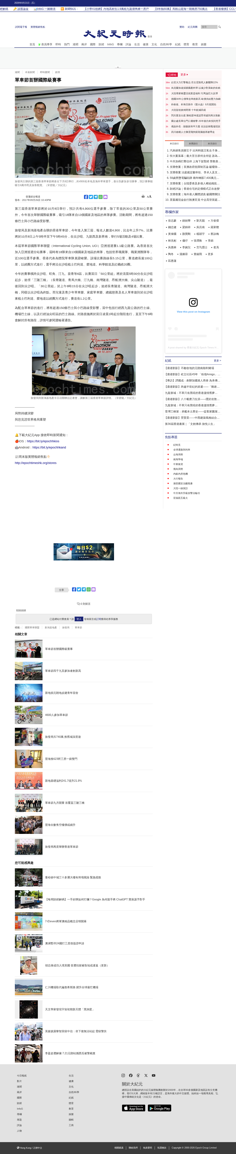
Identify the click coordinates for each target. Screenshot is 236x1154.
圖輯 (71, 1119)
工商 (71, 1125)
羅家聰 (215, 227)
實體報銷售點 (38, 26)
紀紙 (178, 44)
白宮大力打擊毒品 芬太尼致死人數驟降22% (194, 82)
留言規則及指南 (21, 610)
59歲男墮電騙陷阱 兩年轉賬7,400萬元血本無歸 (194, 178)
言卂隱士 (201, 247)
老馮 (216, 247)
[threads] (138, 1075)
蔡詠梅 (215, 233)
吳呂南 (200, 227)
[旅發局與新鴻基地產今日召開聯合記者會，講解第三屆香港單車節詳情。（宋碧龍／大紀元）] (84, 360)
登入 (79, 619)
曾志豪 (172, 220)
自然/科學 (166, 44)
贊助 (182, 26)
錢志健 (172, 227)
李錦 (210, 240)
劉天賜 (200, 220)
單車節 (78, 627)
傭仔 (185, 240)
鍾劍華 (186, 220)
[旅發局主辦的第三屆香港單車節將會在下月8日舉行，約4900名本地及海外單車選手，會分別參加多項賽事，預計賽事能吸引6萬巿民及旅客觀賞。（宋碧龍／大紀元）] (84, 132)
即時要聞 (45, 72)
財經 (101, 44)
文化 (154, 44)
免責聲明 (147, 1148)
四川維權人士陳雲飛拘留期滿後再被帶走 (193, 132)
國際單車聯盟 (32, 627)
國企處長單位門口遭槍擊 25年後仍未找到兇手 (196, 121)
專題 (19, 1119)
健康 (145, 44)
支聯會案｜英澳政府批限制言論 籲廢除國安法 (195, 167)
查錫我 (198, 254)
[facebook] (130, 1075)
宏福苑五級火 (180, 498)
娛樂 (203, 44)
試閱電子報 (21, 26)
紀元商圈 (192, 26)
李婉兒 (186, 247)
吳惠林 (172, 247)
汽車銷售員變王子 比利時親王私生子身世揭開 (195, 151)
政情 (57, 72)
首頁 (32, 44)
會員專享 (46, 44)
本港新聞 (30, 72)
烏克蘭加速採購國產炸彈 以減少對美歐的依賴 (195, 87)
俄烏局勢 (178, 469)
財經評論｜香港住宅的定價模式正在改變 (195, 188)
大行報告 (178, 478)
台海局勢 (178, 454)
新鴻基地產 (51, 627)
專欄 (119, 44)
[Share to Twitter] (91, 197)
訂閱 (98, 619)
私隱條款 (161, 1148)
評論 (128, 44)
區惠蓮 (172, 260)
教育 (195, 44)
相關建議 (118, 1148)
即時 (58, 44)
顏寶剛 (186, 233)
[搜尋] (219, 27)
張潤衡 (198, 240)
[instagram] (123, 1075)
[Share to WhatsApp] (100, 197)
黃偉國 (172, 233)
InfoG (110, 44)
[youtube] (153, 1075)
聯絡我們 (133, 1148)
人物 (19, 1130)
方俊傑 (215, 220)
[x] (146, 1075)
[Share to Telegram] (96, 197)
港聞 (75, 44)
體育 (186, 44)
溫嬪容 (184, 254)
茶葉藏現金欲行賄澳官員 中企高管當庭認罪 (195, 200)
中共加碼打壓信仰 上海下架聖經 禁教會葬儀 (195, 162)
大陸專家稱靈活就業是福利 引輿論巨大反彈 (194, 93)
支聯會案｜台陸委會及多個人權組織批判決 (195, 184)
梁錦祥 (186, 227)
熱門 (67, 44)
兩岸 (84, 44)
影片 (19, 1081)
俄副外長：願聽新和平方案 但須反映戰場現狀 (195, 126)
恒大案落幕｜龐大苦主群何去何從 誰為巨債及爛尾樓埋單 (195, 156)
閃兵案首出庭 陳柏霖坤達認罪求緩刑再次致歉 (195, 115)
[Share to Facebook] (86, 197)
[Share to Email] (105, 197)
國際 (93, 44)
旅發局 (65, 627)
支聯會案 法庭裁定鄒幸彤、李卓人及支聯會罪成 (195, 173)
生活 (137, 44)
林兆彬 (172, 240)
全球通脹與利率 (181, 449)
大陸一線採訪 (180, 488)
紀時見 (177, 444)
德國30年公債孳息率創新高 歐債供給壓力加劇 (196, 99)
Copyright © (178, 1148)
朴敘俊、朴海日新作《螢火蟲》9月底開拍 (193, 104)
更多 (210, 254)
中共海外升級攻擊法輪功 (186, 493)
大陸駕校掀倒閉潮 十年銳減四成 (188, 110)
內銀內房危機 (180, 473)
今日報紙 (22, 1075)
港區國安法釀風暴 (183, 483)
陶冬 (171, 254)
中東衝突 (178, 464)
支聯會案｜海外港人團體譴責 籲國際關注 (195, 194)
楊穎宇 (200, 233)
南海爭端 (178, 459)
